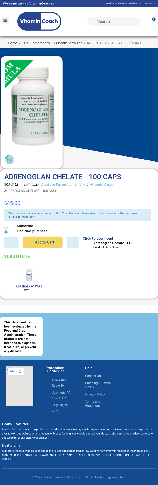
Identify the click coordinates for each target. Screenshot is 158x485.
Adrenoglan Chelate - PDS (113, 243)
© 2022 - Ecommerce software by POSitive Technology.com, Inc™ (79, 477)
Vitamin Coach (103, 184)
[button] (11, 106)
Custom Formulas (57, 184)
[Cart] (152, 21)
